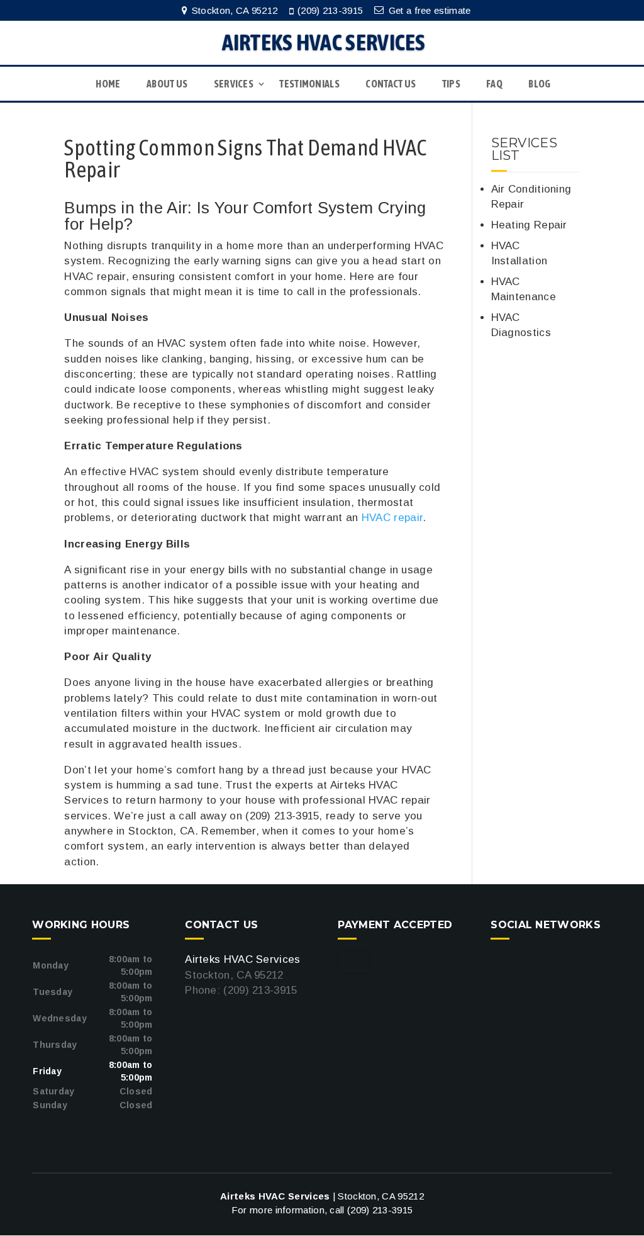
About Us (167, 83)
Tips (451, 83)
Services (233, 83)
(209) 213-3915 (330, 10)
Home (108, 83)
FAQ (494, 83)
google (501, 962)
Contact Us (390, 83)
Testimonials (309, 83)
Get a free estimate (429, 10)
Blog (539, 83)
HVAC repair (392, 518)
